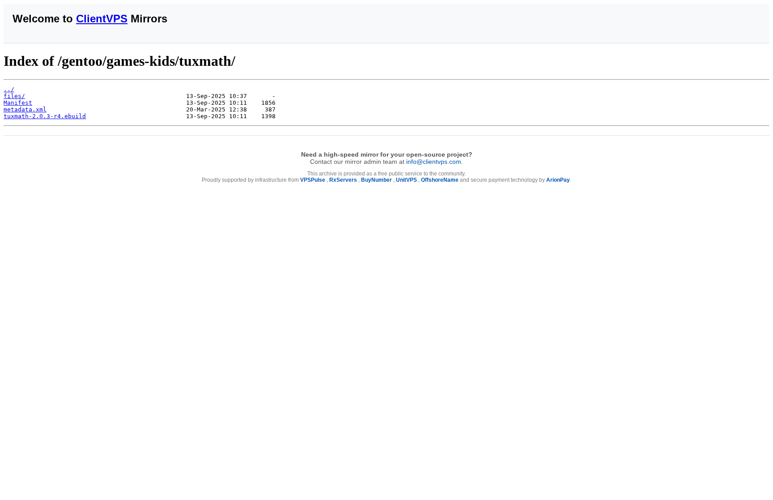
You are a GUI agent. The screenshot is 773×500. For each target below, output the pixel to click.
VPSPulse (312, 180)
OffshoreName (440, 180)
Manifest (18, 102)
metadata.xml (25, 109)
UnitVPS (406, 180)
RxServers (343, 180)
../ (9, 89)
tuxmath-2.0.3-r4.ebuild (45, 116)
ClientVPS (101, 19)
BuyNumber (376, 180)
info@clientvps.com (433, 161)
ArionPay (558, 180)
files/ (14, 96)
